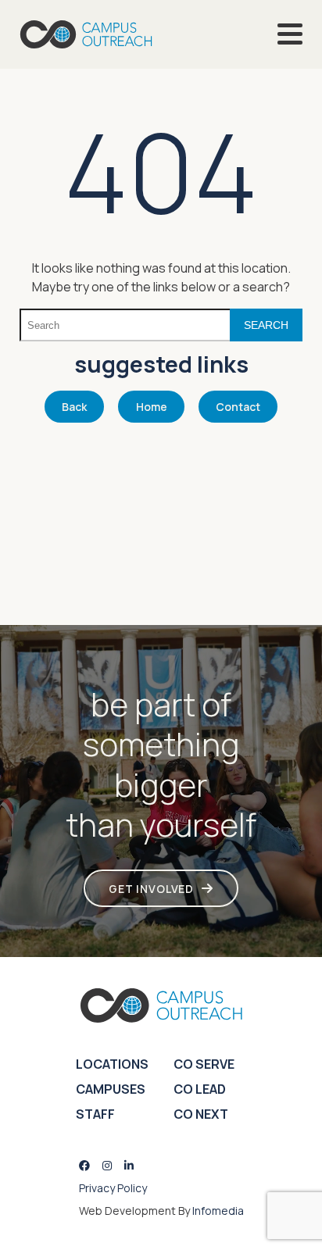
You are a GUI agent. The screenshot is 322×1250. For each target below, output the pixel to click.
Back (74, 406)
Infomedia (218, 1210)
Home (151, 406)
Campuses (110, 1089)
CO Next (201, 1114)
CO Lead (200, 1089)
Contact (238, 406)
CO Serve (204, 1064)
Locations (112, 1064)
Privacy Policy (113, 1187)
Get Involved (151, 888)
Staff (95, 1114)
